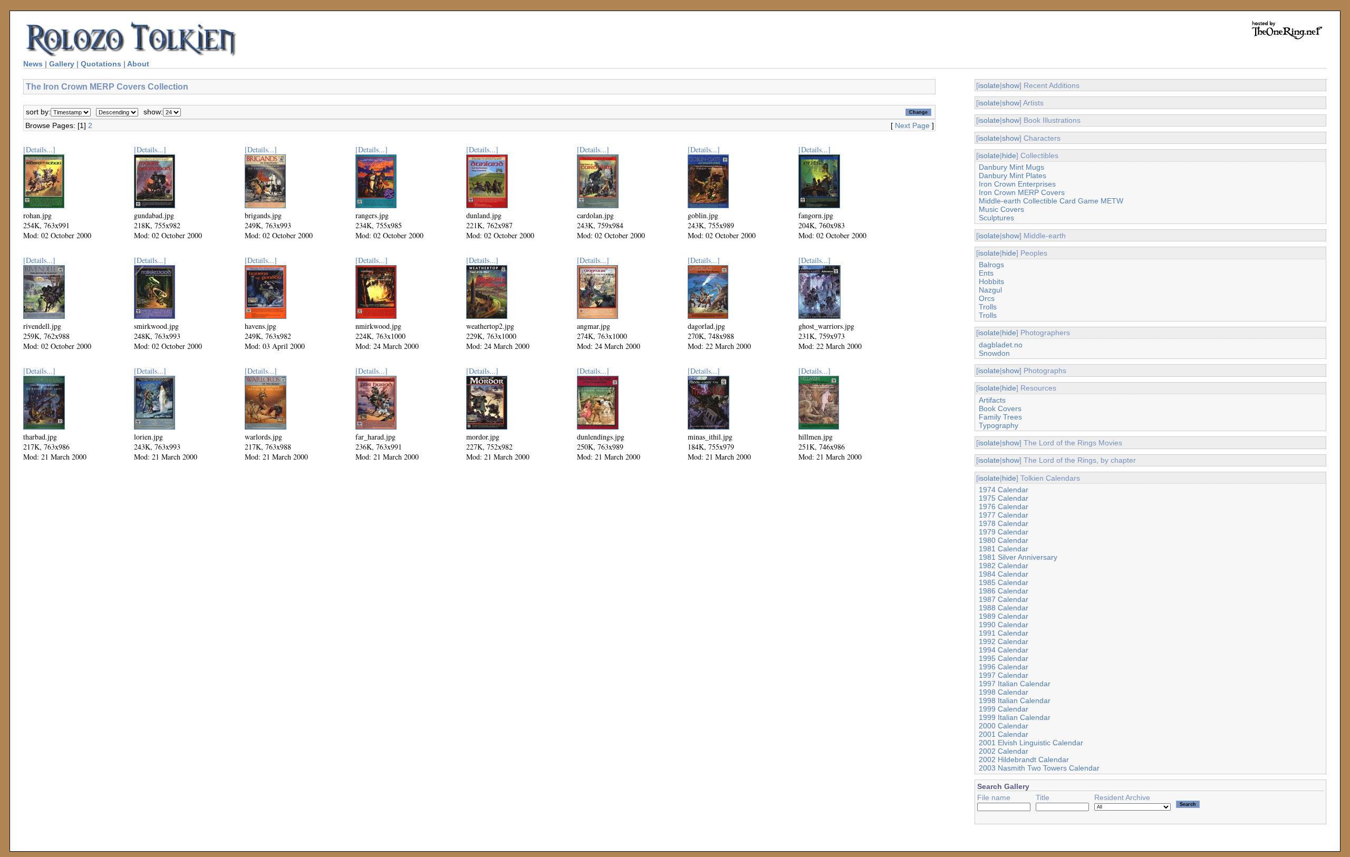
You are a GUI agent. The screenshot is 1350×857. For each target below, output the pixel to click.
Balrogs (991, 264)
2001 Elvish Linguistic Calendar (1031, 742)
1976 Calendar (1003, 506)
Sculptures (996, 217)
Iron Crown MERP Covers (1022, 192)
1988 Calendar (1003, 607)
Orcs (987, 298)
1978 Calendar (1003, 523)
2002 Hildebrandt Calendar (1024, 759)
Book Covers (1000, 408)
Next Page (912, 125)
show (1010, 85)
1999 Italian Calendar (1014, 717)
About (138, 64)
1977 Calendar (1003, 515)
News (33, 64)
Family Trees (1000, 417)
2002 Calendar (1003, 751)
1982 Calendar (1003, 565)
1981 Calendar (1003, 548)
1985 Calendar (1003, 582)
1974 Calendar (1003, 489)
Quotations (101, 64)
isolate (989, 85)
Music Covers (1001, 209)
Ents (986, 273)
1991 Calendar (1003, 633)
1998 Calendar (1003, 692)
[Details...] (39, 149)
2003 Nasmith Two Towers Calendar (1039, 768)
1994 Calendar (1003, 650)
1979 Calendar (1003, 532)
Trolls (988, 307)
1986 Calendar (1003, 591)
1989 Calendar (1003, 616)
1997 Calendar (1003, 675)
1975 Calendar (1003, 498)
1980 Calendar (1003, 540)
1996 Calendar (1003, 667)
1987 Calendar (1003, 599)
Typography (998, 425)
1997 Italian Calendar (1014, 683)
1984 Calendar (1003, 574)
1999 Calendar (1003, 709)
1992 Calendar (1003, 641)
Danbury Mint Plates (1012, 175)
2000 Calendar (1003, 726)
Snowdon (994, 353)
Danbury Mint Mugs (1011, 167)
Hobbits (991, 281)
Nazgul (990, 290)
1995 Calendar (1003, 658)
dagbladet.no (1001, 344)
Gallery (61, 64)
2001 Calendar (1003, 734)
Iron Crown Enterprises (1017, 184)
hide (1009, 155)
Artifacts (992, 400)
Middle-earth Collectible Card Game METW (1051, 201)
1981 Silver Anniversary (1018, 557)
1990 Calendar (1003, 624)
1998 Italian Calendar (1014, 700)
